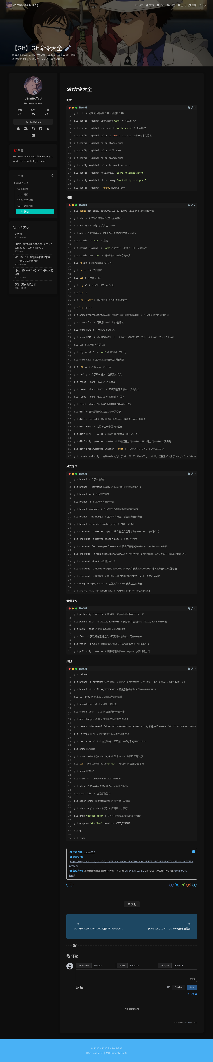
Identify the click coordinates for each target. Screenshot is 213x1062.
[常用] (69, 197)
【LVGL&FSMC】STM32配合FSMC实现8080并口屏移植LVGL (33, 246)
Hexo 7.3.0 (97, 1053)
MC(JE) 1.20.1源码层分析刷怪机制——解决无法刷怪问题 (33, 259)
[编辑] (67, 48)
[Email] (33, 135)
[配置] (69, 100)
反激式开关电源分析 (25, 284)
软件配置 (70, 54)
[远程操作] (71, 601)
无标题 (18, 233)
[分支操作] (71, 466)
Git (70, 884)
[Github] (41, 129)
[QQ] (18, 129)
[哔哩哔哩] (33, 129)
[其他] (69, 661)
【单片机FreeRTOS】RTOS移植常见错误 (34, 272)
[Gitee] (48, 129)
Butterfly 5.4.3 (119, 1053)
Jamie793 (89, 852)
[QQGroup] (26, 129)
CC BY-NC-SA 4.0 (134, 870)
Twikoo (188, 1023)
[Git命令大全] (79, 89)
